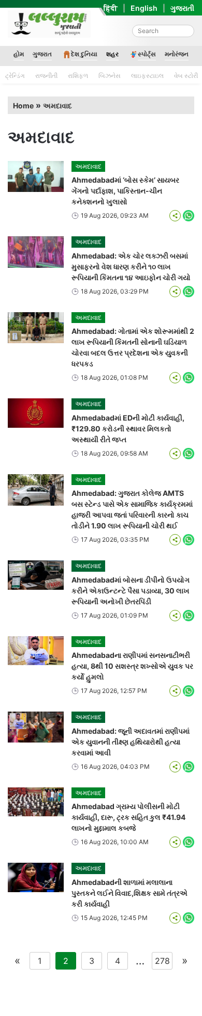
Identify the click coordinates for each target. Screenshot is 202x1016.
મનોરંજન (177, 54)
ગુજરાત (42, 54)
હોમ (18, 54)
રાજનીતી (46, 75)
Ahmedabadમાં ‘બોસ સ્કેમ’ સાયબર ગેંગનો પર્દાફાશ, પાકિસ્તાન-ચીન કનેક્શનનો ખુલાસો (125, 190)
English (144, 8)
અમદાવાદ (57, 105)
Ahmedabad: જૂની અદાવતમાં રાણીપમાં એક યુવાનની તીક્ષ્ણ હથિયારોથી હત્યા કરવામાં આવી (130, 742)
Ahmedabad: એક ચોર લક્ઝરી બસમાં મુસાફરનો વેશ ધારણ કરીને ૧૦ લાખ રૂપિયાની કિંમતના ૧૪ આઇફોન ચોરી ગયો (131, 266)
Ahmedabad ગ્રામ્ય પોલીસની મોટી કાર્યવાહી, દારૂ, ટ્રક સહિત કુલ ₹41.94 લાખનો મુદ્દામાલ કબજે (128, 817)
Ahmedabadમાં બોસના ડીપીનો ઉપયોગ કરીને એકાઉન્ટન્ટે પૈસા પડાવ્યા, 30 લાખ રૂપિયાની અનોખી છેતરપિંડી (130, 590)
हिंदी (111, 8)
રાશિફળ (78, 75)
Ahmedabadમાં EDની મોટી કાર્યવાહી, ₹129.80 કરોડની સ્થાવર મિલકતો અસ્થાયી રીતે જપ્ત (127, 428)
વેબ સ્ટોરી (186, 75)
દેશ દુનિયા (84, 54)
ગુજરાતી (182, 8)
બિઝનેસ (109, 75)
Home (23, 105)
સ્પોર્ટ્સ (147, 54)
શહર (112, 54)
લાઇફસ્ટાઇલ (147, 75)
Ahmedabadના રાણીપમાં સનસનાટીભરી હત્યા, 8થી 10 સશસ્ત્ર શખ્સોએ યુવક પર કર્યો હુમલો (132, 666)
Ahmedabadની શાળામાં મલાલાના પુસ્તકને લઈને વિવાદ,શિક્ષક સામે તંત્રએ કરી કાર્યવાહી (129, 893)
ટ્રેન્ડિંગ (15, 75)
